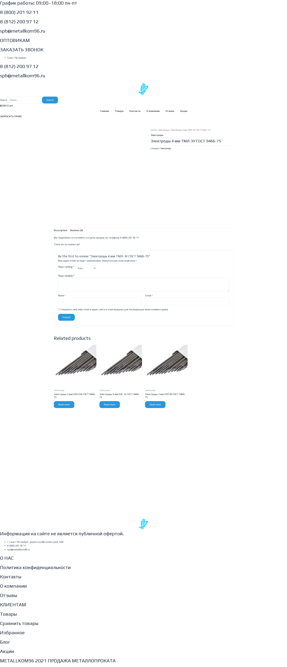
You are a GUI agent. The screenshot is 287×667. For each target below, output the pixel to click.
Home (153, 130)
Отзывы (170, 111)
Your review (66, 275)
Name (62, 295)
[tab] (60, 230)
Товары (119, 111)
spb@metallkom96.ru (22, 31)
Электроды (163, 130)
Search (3, 100)
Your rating (66, 266)
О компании (153, 111)
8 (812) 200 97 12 (19, 21)
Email (149, 295)
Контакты (135, 111)
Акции (183, 111)
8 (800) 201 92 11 (19, 12)
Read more (64, 404)
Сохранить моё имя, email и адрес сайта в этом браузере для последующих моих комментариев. (114, 309)
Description (60, 230)
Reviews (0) (76, 230)
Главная (104, 111)
